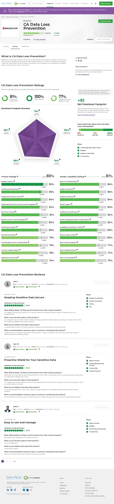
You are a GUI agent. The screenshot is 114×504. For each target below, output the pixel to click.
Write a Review (106, 3)
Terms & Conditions (91, 490)
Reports (62, 488)
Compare (58, 3)
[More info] (39, 110)
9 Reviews (26, 39)
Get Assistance (83, 74)
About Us (65, 3)
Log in (62, 482)
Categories (50, 3)
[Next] (10, 461)
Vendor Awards (74, 3)
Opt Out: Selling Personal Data (95, 496)
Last (14, 461)
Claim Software (105, 21)
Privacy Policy (89, 493)
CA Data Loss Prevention (27, 17)
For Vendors (84, 3)
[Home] (20, 4)
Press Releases (90, 488)
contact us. (21, 11)
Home (3, 17)
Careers (87, 485)
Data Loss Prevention (12, 17)
